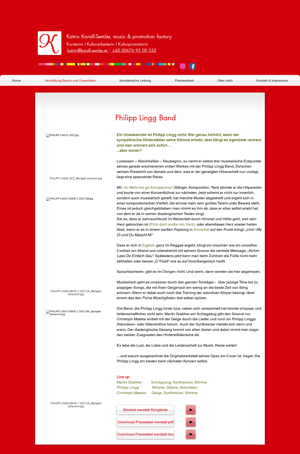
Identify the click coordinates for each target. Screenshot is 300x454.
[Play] (190, 410)
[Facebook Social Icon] (192, 66)
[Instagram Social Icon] (183, 66)
